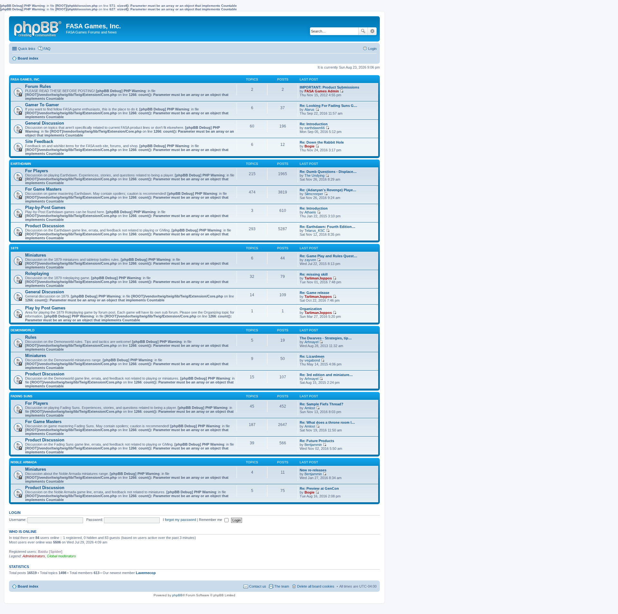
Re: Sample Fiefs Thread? (321, 404)
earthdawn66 (314, 128)
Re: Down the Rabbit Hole (322, 142)
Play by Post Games (45, 308)
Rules (30, 337)
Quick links (26, 49)
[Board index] (38, 28)
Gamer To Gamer (42, 104)
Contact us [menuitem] (257, 586)
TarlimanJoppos (318, 278)
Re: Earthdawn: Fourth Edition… (327, 227)
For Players (36, 170)
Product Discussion (44, 225)
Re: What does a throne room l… (327, 422)
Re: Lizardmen (312, 356)
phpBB (177, 595)
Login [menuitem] (372, 49)
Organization (311, 309)
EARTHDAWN (21, 163)
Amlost (309, 408)
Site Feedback (39, 141)
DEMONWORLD (22, 330)
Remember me (211, 520)
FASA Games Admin (321, 91)
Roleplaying (37, 273)
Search (363, 31)
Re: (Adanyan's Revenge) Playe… (328, 190)
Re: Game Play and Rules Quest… (328, 256)
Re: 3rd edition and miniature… (326, 375)
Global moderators (61, 556)
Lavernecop (146, 573)
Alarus (309, 109)
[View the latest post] (341, 91)
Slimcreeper (313, 194)
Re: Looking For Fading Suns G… (328, 106)
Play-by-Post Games (45, 207)
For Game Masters (43, 189)
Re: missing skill (314, 274)
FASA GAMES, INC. (25, 79)
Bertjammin (313, 445)
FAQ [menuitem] (47, 49)
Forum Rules (38, 86)
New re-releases (313, 470)
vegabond (312, 360)
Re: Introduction (314, 124)
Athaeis (310, 212)
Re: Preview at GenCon (319, 488)
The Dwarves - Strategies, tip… (326, 338)
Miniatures (35, 255)
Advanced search (372, 31)
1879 (14, 248)
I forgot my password (179, 520)
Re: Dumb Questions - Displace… (328, 172)
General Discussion (44, 123)
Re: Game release (314, 293)
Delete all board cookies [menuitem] (315, 586)
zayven (310, 260)
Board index (28, 586)
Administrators (34, 556)
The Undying (314, 175)
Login (15, 513)
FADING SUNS (22, 396)
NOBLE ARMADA (24, 462)
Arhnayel (311, 342)
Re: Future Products (317, 441)
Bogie (309, 146)
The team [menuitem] (281, 586)
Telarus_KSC (314, 230)
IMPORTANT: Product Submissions (329, 87)
